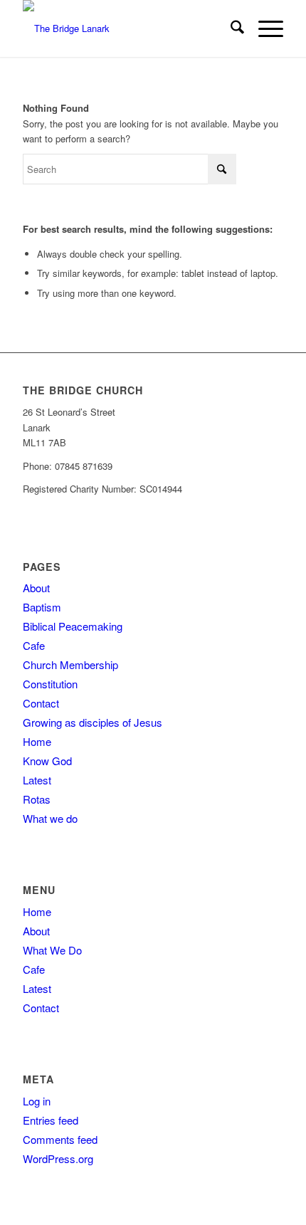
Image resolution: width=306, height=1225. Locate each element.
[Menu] (263, 28)
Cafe (34, 645)
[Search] (230, 28)
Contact (41, 702)
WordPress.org (58, 1158)
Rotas (37, 799)
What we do (50, 818)
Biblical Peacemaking (72, 626)
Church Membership (70, 664)
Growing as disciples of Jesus (92, 722)
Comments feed (60, 1139)
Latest (37, 779)
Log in (37, 1100)
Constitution (50, 683)
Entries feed (50, 1120)
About (36, 587)
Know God (47, 760)
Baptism (42, 606)
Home (37, 741)
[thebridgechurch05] (127, 28)
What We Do (52, 949)
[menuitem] (230, 28)
